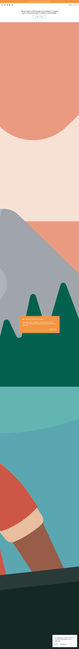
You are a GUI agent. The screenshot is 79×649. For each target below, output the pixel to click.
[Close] (75, 636)
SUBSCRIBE (52, 329)
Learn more (57, 640)
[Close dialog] (58, 317)
